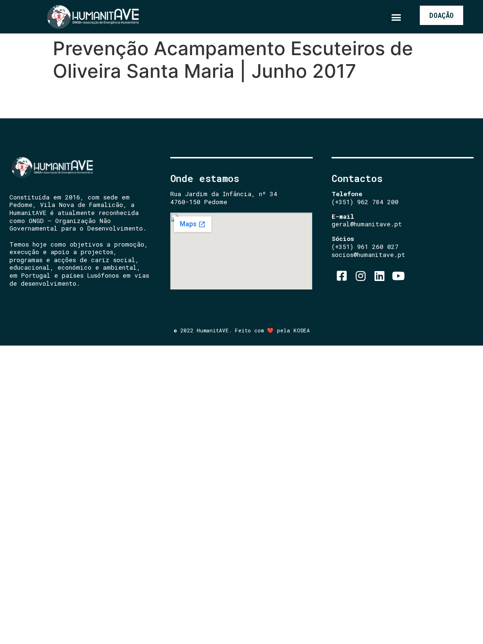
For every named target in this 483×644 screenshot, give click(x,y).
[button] (396, 17)
